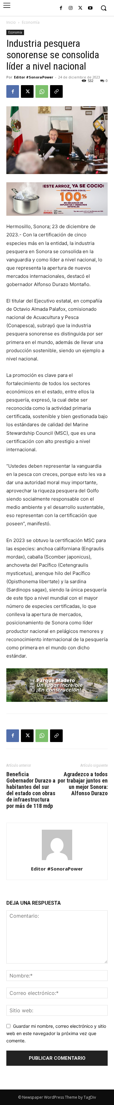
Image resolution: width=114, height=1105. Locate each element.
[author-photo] (57, 860)
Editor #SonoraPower (33, 77)
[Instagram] (71, 8)
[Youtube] (90, 8)
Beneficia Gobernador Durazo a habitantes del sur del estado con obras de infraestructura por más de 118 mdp (30, 790)
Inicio (11, 22)
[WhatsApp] (41, 91)
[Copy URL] (56, 91)
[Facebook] (61, 8)
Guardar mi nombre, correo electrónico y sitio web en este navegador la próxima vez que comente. (56, 1033)
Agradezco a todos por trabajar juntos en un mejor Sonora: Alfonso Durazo (83, 783)
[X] (80, 8)
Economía (31, 22)
